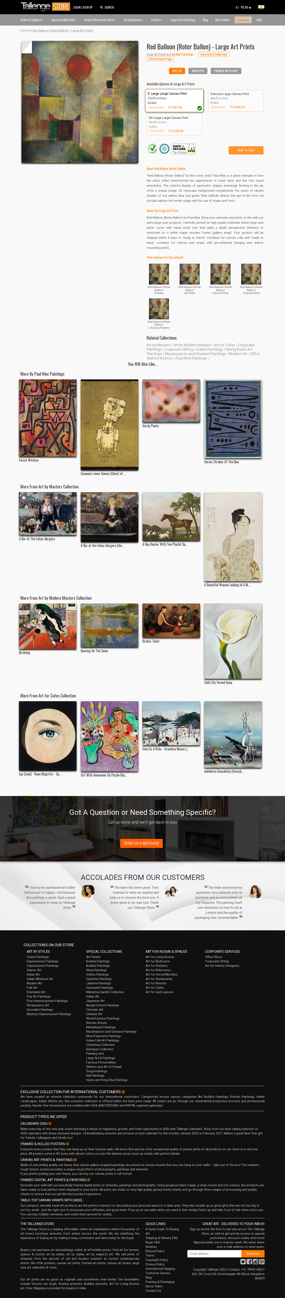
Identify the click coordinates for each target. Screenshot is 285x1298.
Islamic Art (34, 970)
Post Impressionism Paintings (47, 1001)
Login (77, 7)
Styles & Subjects (31, 19)
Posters (156, 19)
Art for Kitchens (157, 966)
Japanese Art (95, 1001)
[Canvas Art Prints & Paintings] (75, 1159)
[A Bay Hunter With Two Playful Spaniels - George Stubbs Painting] (171, 516)
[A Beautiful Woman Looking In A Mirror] (233, 536)
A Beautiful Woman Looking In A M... (227, 585)
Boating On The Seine (94, 651)
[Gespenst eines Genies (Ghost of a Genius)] (109, 424)
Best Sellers (222, 19)
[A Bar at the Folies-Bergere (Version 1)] (109, 517)
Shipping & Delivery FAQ (162, 1238)
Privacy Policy (155, 1264)
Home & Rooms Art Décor (99, 19)
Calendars (243, 20)
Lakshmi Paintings (98, 983)
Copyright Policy (157, 1260)
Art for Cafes (224, 345)
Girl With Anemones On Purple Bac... (104, 775)
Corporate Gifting (179, 349)
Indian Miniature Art (40, 979)
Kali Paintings (95, 1075)
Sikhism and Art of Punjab (104, 1067)
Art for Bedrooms (158, 961)
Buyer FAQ (153, 1242)
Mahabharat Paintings (101, 1027)
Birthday (24, 653)
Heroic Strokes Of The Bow (221, 462)
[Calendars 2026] (49, 1123)
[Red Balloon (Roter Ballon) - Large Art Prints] (79, 102)
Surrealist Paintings (40, 1010)
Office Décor (213, 957)
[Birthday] (48, 626)
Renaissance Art (38, 1005)
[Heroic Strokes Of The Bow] (233, 418)
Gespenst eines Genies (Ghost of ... (103, 474)
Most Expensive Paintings (103, 1036)
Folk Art (32, 988)
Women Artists (96, 1023)
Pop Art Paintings (38, 996)
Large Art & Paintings (100, 1058)
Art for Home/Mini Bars (162, 974)
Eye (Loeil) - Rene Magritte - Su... (40, 774)
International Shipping (160, 1269)
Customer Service (158, 1273)
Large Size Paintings (182, 19)
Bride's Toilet (150, 641)
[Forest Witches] (48, 418)
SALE (259, 19)
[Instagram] (255, 1263)
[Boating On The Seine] (109, 625)
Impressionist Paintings (43, 966)
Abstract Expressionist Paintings (49, 1014)
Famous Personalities (101, 1062)
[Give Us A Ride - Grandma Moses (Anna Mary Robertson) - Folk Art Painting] (171, 723)
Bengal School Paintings (102, 1005)
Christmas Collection (100, 1045)
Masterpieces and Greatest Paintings (195, 354)
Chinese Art (94, 1014)
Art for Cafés (155, 988)
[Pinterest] (262, 1263)
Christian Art (94, 1010)
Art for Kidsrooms (158, 970)
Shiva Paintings (96, 970)
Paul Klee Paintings (191, 358)
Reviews (151, 1247)
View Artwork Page (160, 58)
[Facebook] (249, 1263)
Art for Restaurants (159, 979)
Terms (150, 1255)
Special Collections (63, 19)
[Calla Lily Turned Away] (233, 641)
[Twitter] (243, 1263)
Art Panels (93, 957)
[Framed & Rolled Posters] (67, 1143)
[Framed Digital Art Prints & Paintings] (88, 1179)
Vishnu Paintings (97, 974)
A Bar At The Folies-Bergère (37, 539)
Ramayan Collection (99, 1049)
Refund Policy (155, 1251)
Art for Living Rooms (160, 957)
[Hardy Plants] (171, 400)
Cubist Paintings (209, 349)
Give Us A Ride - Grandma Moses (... (165, 749)
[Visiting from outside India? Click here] (123, 1092)
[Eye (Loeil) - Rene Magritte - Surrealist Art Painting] (48, 735)
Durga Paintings (96, 1071)
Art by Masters (133, 19)
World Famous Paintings (103, 1018)
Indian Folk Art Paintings (102, 1040)
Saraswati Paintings (99, 988)
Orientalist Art (36, 992)
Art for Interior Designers (222, 966)
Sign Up (88, 7)
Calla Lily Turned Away (218, 682)
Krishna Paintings (98, 961)
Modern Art (238, 354)
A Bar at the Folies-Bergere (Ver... (102, 546)
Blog (205, 19)
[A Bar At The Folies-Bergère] (48, 513)
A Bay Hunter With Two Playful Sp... (164, 544)
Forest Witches (29, 460)
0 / (242, 7)
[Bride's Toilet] (171, 620)
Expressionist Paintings (42, 961)
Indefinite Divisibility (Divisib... (223, 771)
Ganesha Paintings (99, 979)
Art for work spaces (159, 992)
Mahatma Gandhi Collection (105, 992)
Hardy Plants (150, 426)
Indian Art (33, 974)
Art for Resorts (156, 983)
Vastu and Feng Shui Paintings (107, 1080)
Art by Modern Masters (192, 345)
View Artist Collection (214, 54)
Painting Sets (95, 1053)
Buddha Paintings (98, 966)
